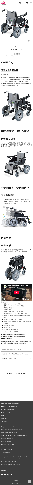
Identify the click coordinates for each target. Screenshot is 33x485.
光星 (16, 46)
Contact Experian (9, 358)
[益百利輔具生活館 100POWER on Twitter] (11, 475)
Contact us (4, 421)
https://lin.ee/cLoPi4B (10, 461)
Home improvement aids (8, 409)
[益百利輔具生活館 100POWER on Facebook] (2, 475)
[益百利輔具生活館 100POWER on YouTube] (5, 475)
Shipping (14, 56)
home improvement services (9, 432)
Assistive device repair (7, 438)
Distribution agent (6, 441)
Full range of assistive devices (9, 406)
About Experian (5, 412)
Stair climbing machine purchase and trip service (14, 435)
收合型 (15, 70)
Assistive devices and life (7, 444)
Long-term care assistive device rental (11, 429)
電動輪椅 (5, 70)
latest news (4, 418)
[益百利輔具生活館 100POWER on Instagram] (8, 475)
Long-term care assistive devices (10, 403)
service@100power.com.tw (12, 464)
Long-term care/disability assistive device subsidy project (15, 354)
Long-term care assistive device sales (11, 427)
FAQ (2, 415)
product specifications (11, 349)
